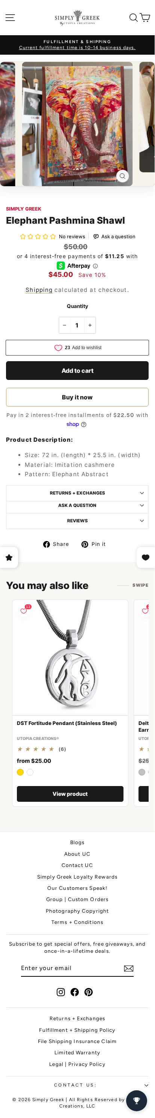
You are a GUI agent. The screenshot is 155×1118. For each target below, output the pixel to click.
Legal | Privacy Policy (77, 1064)
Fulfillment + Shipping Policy (77, 1030)
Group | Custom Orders (77, 899)
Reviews (77, 520)
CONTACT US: (75, 1085)
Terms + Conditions (77, 922)
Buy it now (77, 397)
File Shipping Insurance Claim (77, 1041)
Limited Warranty (77, 1052)
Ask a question (77, 505)
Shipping (39, 289)
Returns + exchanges (77, 493)
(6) (62, 749)
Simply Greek (23, 209)
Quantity (77, 306)
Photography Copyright (77, 911)
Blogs (77, 842)
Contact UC (77, 865)
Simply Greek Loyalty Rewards (77, 877)
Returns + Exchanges (77, 1018)
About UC (77, 854)
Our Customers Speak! (77, 888)
